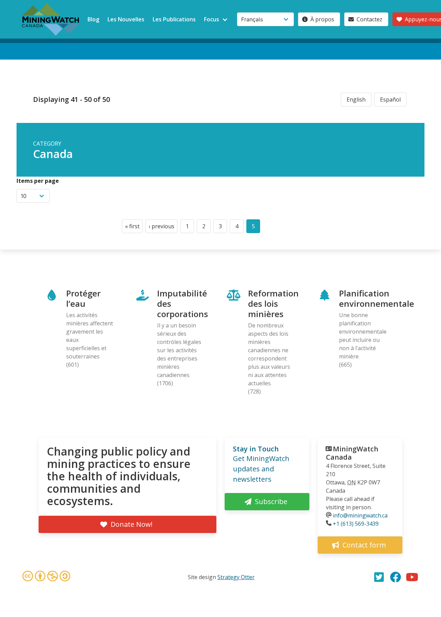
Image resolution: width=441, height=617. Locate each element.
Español (390, 99)
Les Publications (174, 19)
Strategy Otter (236, 577)
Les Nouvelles (125, 19)
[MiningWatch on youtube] (412, 577)
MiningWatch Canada (352, 453)
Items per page (38, 181)
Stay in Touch (256, 448)
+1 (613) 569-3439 (356, 523)
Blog (93, 19)
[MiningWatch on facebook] (395, 577)
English (356, 99)
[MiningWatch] (50, 19)
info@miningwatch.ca (360, 515)
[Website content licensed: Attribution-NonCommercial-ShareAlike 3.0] (46, 577)
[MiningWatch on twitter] (379, 577)
